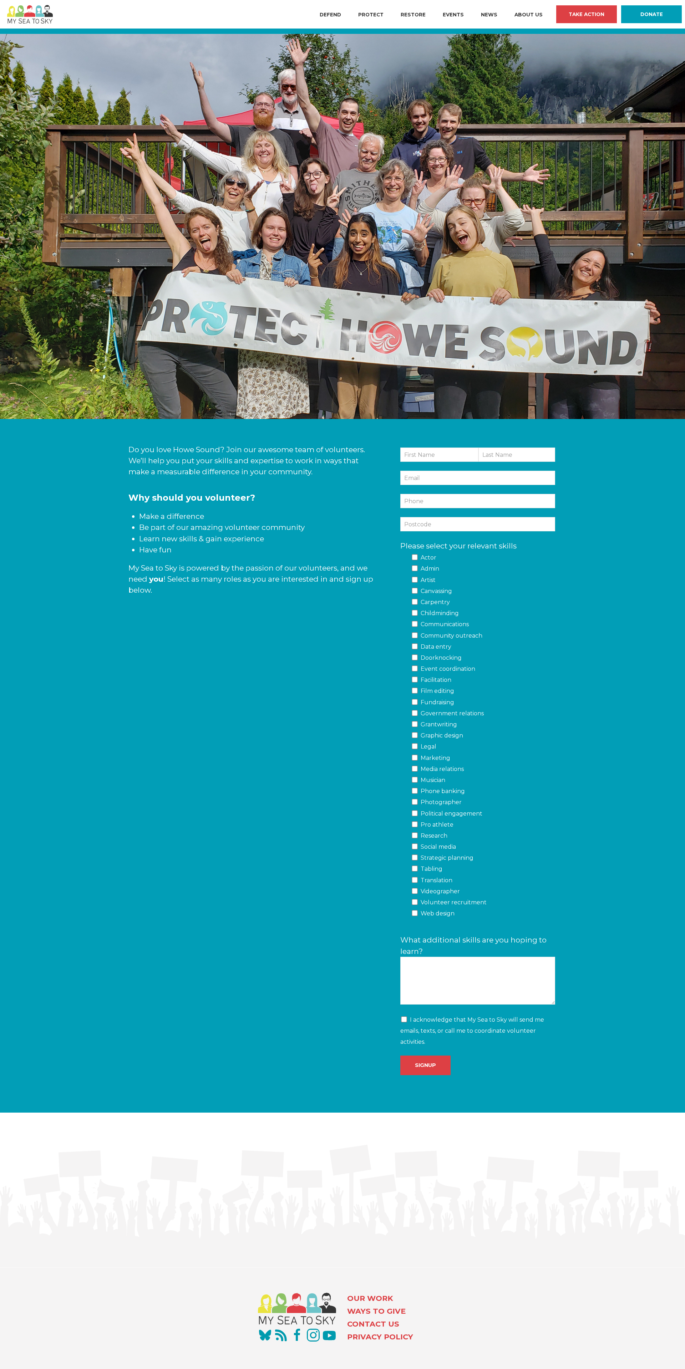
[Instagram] (313, 1335)
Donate (651, 14)
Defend (330, 14)
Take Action (586, 14)
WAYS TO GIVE (376, 1311)
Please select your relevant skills (458, 545)
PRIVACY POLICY (380, 1336)
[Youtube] (329, 1335)
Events (453, 14)
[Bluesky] (265, 1335)
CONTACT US (373, 1323)
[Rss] (281, 1335)
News (489, 14)
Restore (413, 14)
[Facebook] (297, 1335)
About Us (528, 14)
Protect (371, 14)
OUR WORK (370, 1298)
